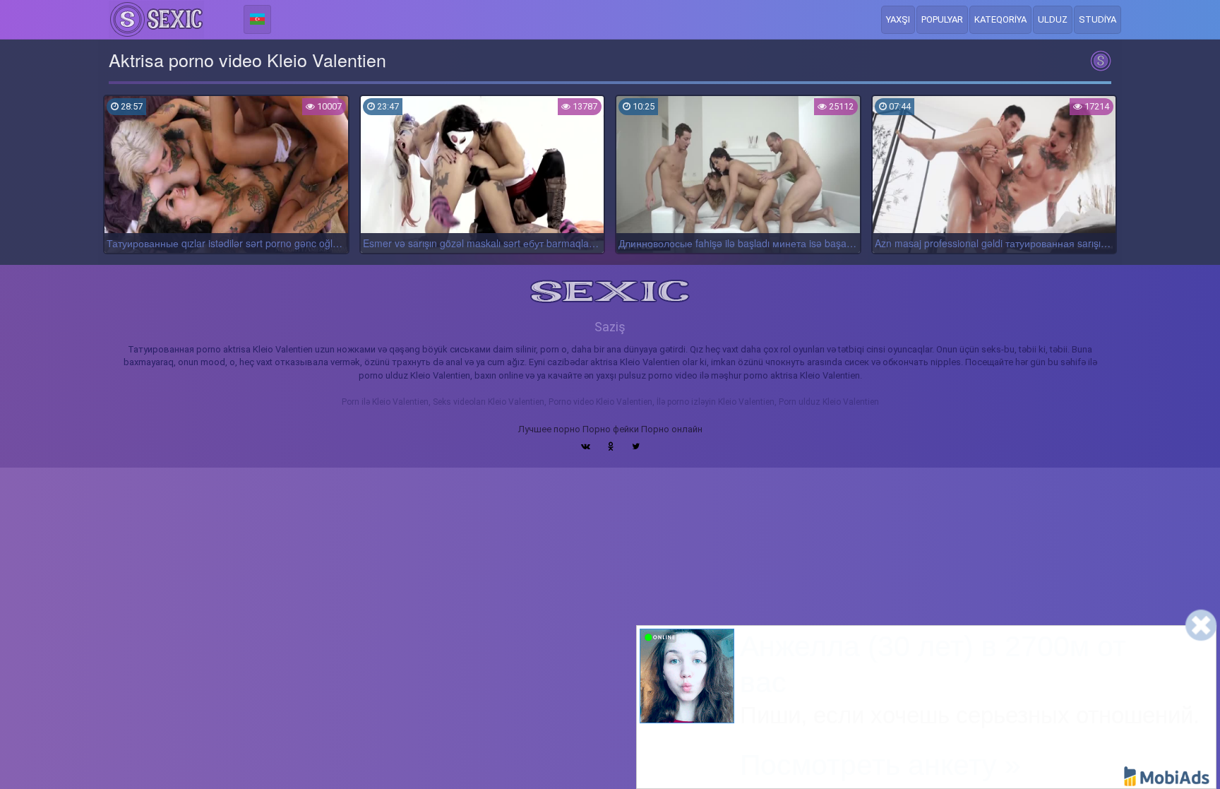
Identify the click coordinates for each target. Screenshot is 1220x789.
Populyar (942, 19)
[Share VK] (585, 446)
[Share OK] (611, 446)
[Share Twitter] (635, 446)
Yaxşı (898, 19)
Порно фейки (610, 429)
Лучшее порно (549, 429)
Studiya (1097, 19)
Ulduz (1053, 19)
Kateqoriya (1000, 19)
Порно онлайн (671, 429)
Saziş (610, 326)
